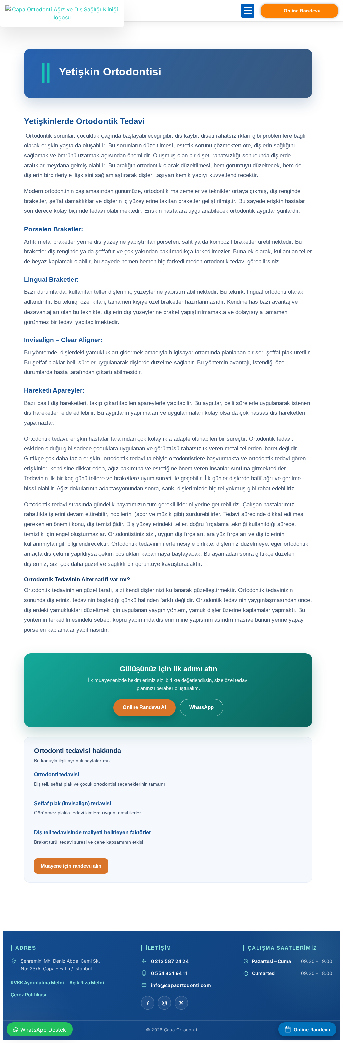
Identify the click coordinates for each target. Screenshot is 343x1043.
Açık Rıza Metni (86, 982)
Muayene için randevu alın (71, 866)
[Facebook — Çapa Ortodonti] (147, 1003)
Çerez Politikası (28, 994)
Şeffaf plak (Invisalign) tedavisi (72, 803)
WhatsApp (201, 707)
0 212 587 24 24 (170, 961)
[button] (247, 11)
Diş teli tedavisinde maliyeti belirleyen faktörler (92, 832)
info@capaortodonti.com (181, 985)
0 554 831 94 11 (169, 973)
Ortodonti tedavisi (56, 774)
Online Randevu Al (144, 707)
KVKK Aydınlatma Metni (37, 982)
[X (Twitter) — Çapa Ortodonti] (181, 1003)
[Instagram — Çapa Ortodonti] (164, 1003)
